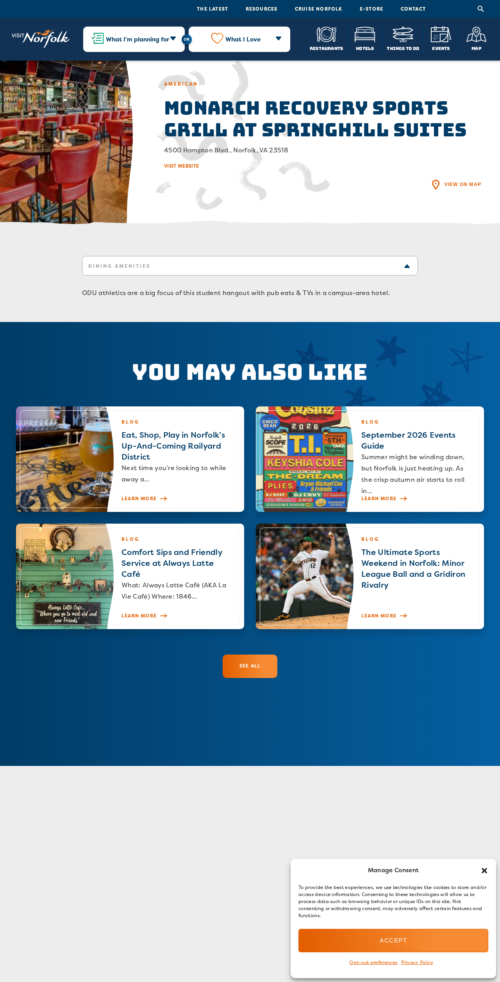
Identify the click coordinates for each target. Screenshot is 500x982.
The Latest (212, 8)
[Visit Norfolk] (41, 39)
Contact (413, 8)
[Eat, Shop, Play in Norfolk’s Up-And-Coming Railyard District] (130, 459)
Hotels (365, 48)
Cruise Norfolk (319, 8)
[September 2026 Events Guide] (370, 459)
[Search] (481, 9)
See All (250, 665)
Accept (393, 940)
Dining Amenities (119, 266)
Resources (262, 8)
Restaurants (326, 48)
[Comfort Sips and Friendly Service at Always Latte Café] (130, 576)
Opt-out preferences (373, 962)
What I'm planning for (137, 39)
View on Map (463, 184)
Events (441, 48)
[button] (484, 871)
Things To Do (403, 48)
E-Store (371, 8)
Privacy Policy (417, 962)
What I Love (243, 39)
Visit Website (181, 166)
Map (476, 48)
